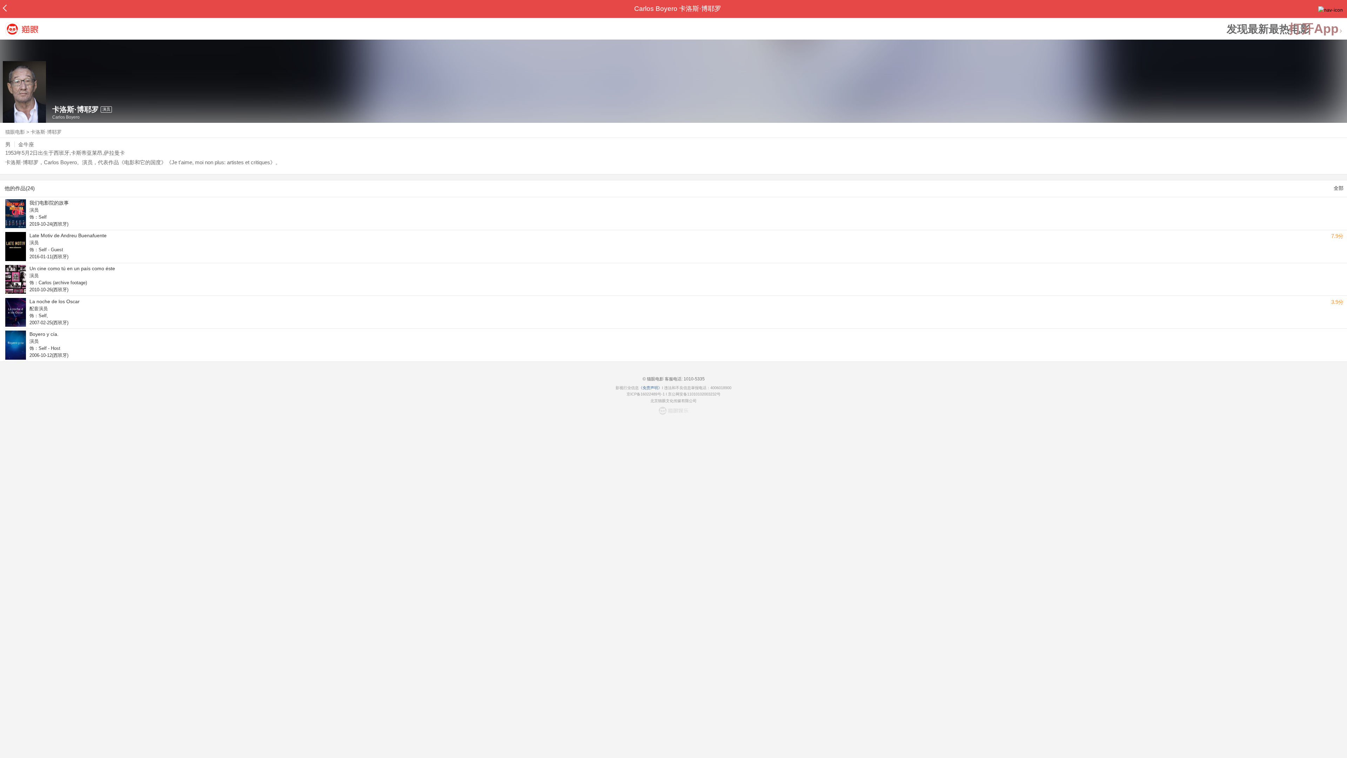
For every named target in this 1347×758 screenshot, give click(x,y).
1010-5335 (694, 379)
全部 (1338, 188)
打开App (1314, 29)
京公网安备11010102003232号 (694, 394)
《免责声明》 (650, 388)
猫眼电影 (15, 132)
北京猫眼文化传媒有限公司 (673, 401)
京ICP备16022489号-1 (645, 394)
